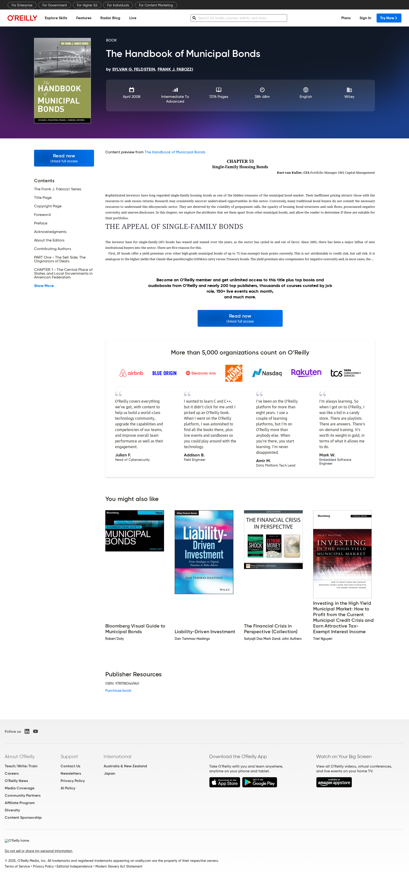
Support (69, 756)
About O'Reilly (20, 756)
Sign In (365, 17)
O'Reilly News (16, 780)
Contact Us (70, 766)
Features (83, 17)
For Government (54, 5)
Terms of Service (17, 866)
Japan (109, 773)
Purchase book (118, 690)
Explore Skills (56, 17)
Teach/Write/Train (21, 766)
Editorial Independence (74, 866)
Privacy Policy (73, 780)
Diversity (12, 810)
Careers (12, 773)
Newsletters (71, 773)
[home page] (22, 18)
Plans (346, 17)
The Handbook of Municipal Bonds (175, 152)
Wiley (349, 96)
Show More (44, 286)
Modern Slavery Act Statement (118, 866)
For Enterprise (22, 5)
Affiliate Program (20, 802)
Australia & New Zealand (125, 766)
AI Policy (68, 788)
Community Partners (22, 795)
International (117, 756)
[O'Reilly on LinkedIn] (27, 731)
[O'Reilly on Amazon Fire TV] (334, 786)
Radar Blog (110, 17)
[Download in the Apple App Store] (224, 786)
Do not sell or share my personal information (38, 851)
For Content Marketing (156, 5)
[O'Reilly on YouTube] (35, 731)
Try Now (387, 17)
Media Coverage (19, 788)
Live (132, 17)
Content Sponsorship (23, 817)
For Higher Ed (87, 5)
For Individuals (118, 5)
